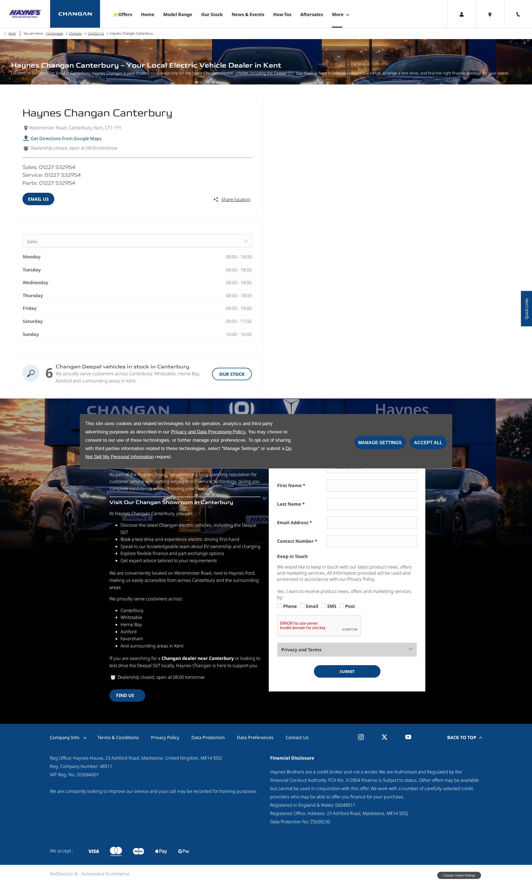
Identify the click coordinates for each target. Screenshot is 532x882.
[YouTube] (408, 736)
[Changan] (75, 14)
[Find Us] (490, 14)
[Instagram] (361, 736)
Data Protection (208, 737)
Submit (347, 671)
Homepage (54, 33)
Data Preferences (255, 737)
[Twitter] (384, 736)
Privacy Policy (165, 737)
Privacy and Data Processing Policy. (209, 431)
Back (12, 33)
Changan (75, 33)
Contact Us (96, 33)
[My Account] (461, 14)
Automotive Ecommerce (105, 874)
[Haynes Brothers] (25, 14)
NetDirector (62, 874)
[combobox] (137, 241)
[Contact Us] (518, 14)
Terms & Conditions (118, 737)
